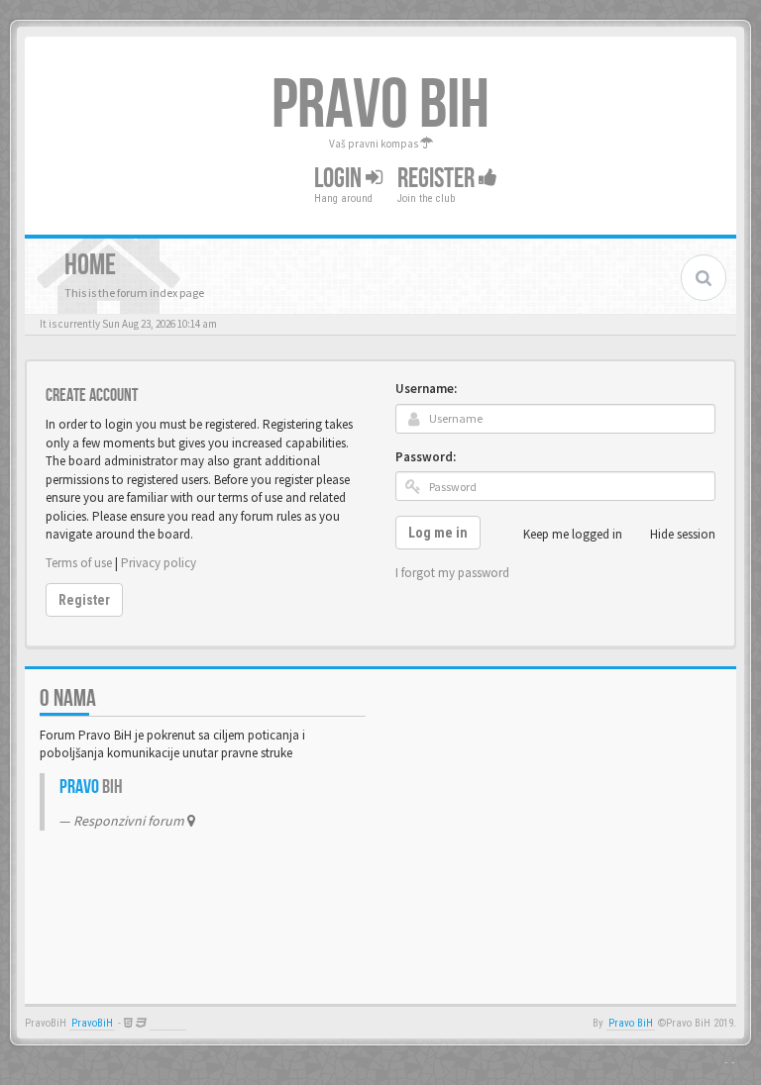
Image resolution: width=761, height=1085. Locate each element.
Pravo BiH (630, 1023)
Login (340, 178)
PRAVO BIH (380, 106)
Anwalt (168, 1023)
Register (438, 178)
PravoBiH (92, 1023)
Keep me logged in (572, 534)
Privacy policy (158, 562)
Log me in (438, 533)
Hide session (682, 534)
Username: (426, 388)
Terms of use (79, 562)
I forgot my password (452, 572)
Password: (425, 456)
